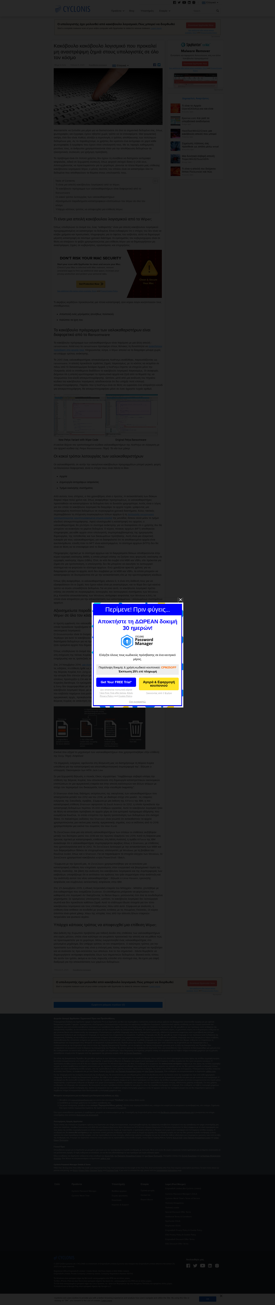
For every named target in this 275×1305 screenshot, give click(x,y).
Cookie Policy (125, 696)
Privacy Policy (107, 696)
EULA (130, 693)
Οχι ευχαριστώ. (137, 701)
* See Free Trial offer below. (112, 693)
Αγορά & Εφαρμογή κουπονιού (159, 684)
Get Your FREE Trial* (116, 682)
